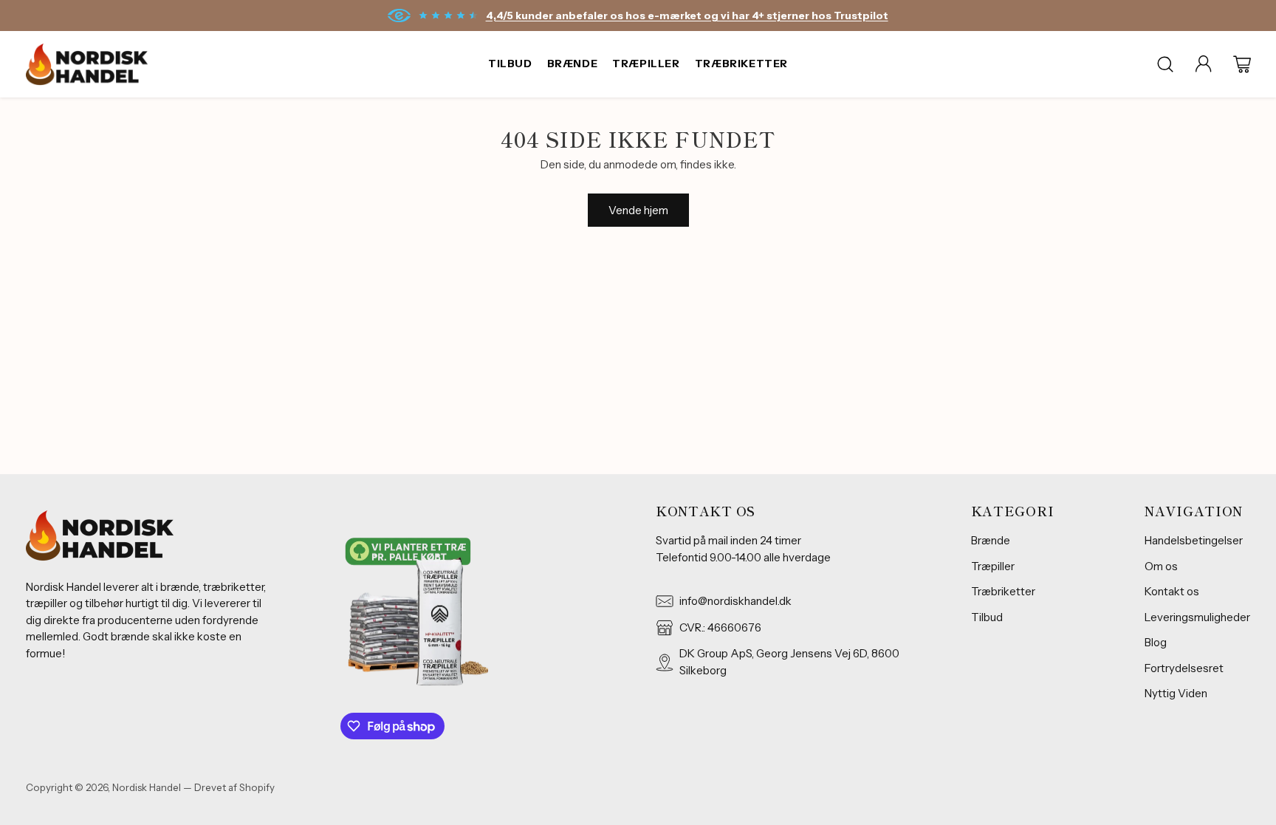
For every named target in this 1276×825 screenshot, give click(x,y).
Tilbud (987, 617)
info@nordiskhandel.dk (735, 601)
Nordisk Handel (146, 787)
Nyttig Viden (1176, 693)
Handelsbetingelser (1194, 540)
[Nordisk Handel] (87, 64)
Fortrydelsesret (1184, 668)
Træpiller (993, 566)
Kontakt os (1172, 591)
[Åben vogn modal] (1242, 64)
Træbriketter (1003, 591)
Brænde (990, 540)
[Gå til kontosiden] (1204, 64)
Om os (1161, 566)
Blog (1156, 642)
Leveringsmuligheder (1197, 617)
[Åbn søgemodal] (1165, 64)
